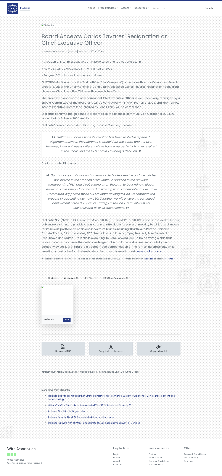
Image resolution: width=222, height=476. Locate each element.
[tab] (51, 278)
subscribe (148, 259)
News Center (155, 457)
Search (209, 8)
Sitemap (188, 461)
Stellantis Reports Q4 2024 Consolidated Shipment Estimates (81, 417)
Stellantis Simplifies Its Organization (67, 411)
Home (116, 457)
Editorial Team (156, 464)
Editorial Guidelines (159, 461)
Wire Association (21, 448)
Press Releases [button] (107, 8)
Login (116, 454)
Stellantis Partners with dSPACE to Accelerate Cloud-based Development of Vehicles (94, 422)
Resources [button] (140, 8)
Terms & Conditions (195, 454)
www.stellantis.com (150, 251)
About (91, 8)
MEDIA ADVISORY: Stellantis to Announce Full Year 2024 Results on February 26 (89, 405)
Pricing (152, 454)
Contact (117, 464)
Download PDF (63, 351)
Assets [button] (125, 8)
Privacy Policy (191, 457)
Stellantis (168, 259)
